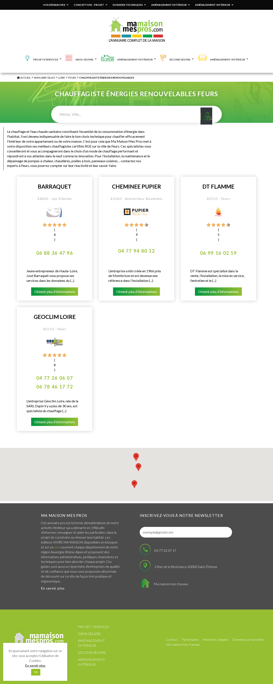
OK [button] (36, 672)
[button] (134, 484)
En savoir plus (53, 588)
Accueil (25, 77)
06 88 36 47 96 (54, 253)
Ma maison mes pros (64, 515)
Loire (61, 77)
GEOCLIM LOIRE (55, 317)
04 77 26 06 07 (54, 378)
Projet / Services (93, 627)
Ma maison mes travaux (171, 584)
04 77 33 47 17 (165, 550)
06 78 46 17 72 (54, 387)
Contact (172, 639)
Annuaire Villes (44, 77)
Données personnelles (248, 639)
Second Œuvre (92, 652)
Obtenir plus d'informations (54, 292)
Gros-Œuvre (89, 634)
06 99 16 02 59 (218, 253)
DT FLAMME (218, 187)
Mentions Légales (215, 639)
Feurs (72, 77)
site (57, 547)
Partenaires (190, 639)
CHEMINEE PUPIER (136, 187)
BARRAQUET (54, 187)
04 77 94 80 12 (136, 251)
